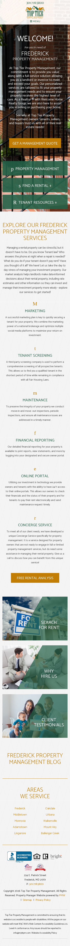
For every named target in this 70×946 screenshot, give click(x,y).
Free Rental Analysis (35, 578)
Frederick (20, 808)
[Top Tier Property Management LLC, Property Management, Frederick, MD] (19, 857)
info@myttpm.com (22, 933)
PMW (62, 895)
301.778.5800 (35, 3)
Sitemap (27, 900)
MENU (36, 21)
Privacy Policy (42, 900)
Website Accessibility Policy (44, 933)
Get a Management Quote (35, 144)
